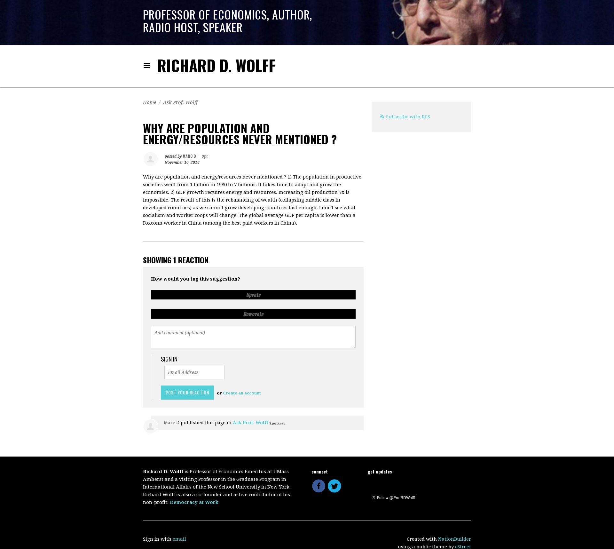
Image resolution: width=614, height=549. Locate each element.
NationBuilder (454, 539)
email (179, 539)
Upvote (253, 294)
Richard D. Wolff (216, 65)
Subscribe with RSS (408, 117)
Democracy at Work (194, 502)
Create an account (242, 393)
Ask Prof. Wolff (180, 102)
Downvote (253, 314)
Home (149, 102)
